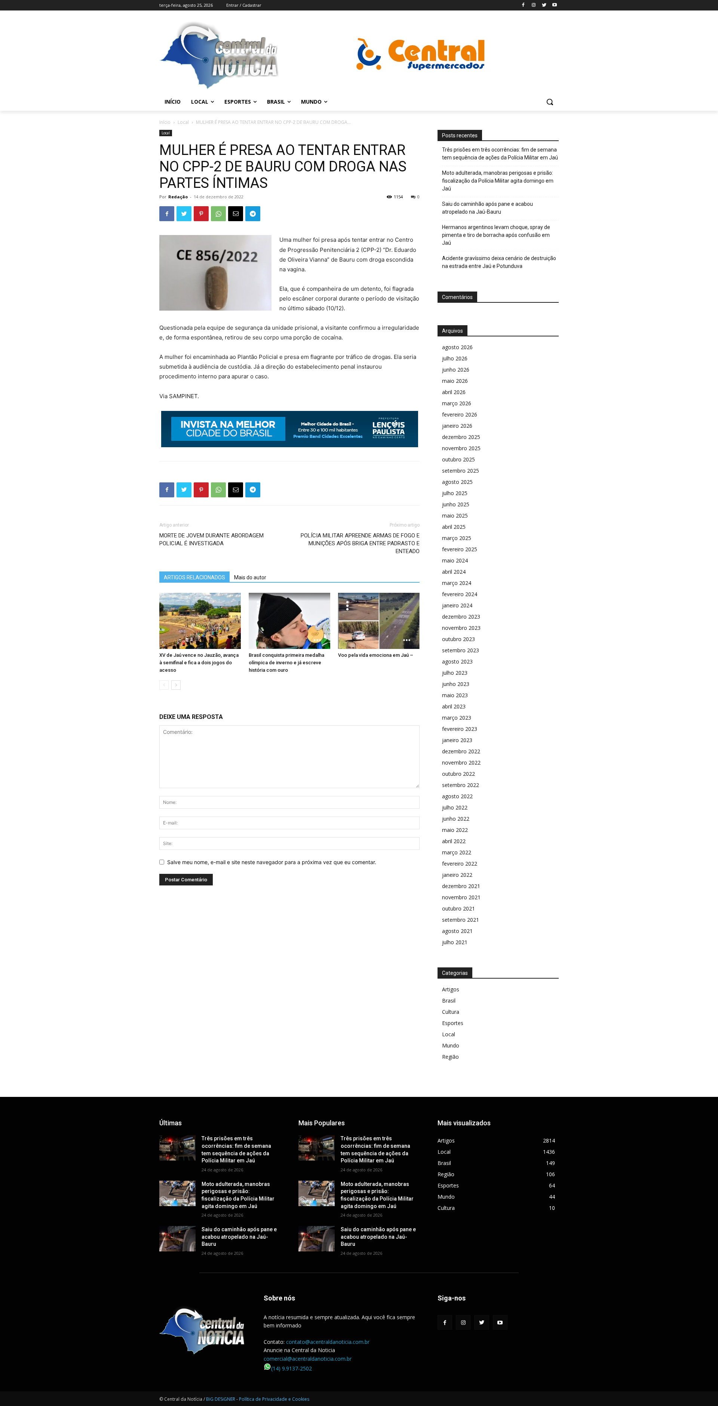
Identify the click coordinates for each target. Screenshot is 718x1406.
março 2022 (456, 852)
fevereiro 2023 (459, 728)
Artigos (450, 989)
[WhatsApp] (218, 213)
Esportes (452, 1023)
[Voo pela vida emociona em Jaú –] (379, 621)
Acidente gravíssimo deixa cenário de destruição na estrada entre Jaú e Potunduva (499, 262)
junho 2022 (455, 818)
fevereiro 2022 (459, 863)
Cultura (450, 1011)
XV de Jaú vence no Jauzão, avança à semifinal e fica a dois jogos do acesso (199, 662)
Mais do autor (250, 577)
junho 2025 (455, 504)
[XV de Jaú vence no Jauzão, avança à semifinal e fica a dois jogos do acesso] (200, 621)
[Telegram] (252, 213)
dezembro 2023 (461, 616)
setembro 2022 (460, 785)
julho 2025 (454, 493)
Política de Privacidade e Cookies (274, 1399)
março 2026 (456, 403)
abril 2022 (454, 841)
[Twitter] (544, 5)
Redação (178, 196)
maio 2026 (455, 380)
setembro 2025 (460, 470)
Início (165, 122)
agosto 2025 (457, 481)
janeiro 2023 (457, 740)
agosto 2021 (457, 930)
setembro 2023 (460, 650)
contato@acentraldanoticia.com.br (327, 1341)
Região (450, 1056)
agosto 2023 (457, 661)
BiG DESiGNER (221, 1399)
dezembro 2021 (461, 886)
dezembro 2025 (461, 436)
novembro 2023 (461, 627)
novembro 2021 (461, 897)
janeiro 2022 (457, 874)
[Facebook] (523, 5)
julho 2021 (454, 942)
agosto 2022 (457, 796)
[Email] (235, 213)
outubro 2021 (458, 908)
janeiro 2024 (457, 605)
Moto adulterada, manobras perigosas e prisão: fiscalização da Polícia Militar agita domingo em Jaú (497, 181)
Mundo (450, 1045)
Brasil (448, 1000)
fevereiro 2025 (459, 549)
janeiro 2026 (457, 425)
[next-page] (176, 685)
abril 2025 (454, 526)
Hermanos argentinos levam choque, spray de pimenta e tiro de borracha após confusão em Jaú (496, 235)
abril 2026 (454, 392)
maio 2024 (455, 560)
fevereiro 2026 (459, 414)
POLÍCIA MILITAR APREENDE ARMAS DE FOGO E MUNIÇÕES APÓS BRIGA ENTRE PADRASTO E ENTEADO (360, 543)
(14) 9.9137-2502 (291, 1368)
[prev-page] (164, 685)
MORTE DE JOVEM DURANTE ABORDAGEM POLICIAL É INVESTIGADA (211, 539)
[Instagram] (534, 5)
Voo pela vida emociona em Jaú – (375, 655)
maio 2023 (455, 695)
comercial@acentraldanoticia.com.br (308, 1358)
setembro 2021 (460, 919)
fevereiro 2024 (459, 594)
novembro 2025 (461, 448)
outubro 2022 (458, 773)
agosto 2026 (457, 347)
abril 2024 (454, 571)
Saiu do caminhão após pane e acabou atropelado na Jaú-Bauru (487, 208)
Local (183, 122)
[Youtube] (554, 5)
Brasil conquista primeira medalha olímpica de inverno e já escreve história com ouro (286, 662)
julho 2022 (454, 807)
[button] (550, 102)
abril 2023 (454, 706)
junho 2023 (455, 683)
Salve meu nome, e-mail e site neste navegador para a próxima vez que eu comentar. (271, 862)
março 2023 (456, 717)
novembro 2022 (461, 762)
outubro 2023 (458, 639)
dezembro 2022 (461, 751)
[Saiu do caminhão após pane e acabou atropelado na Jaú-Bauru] (177, 1238)
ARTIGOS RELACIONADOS (194, 577)
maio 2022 (455, 829)
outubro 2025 (458, 459)
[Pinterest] (201, 213)
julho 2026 (454, 358)
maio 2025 (455, 515)
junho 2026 (455, 369)
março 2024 (456, 582)
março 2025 (456, 538)
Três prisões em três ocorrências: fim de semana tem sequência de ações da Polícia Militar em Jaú (500, 154)
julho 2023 (454, 672)
